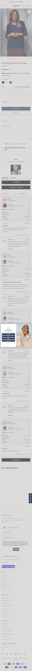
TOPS (8, 336)
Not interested (8, 342)
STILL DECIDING (8, 340)
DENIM (8, 338)
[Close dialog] (1, 324)
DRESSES (8, 334)
